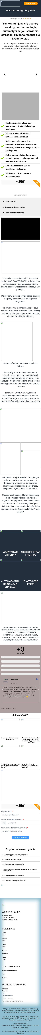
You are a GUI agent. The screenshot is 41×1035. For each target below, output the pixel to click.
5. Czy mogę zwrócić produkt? (14, 875)
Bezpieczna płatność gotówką (15, 207)
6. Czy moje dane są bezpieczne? (15, 880)
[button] (4, 74)
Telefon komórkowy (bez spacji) (12, 820)
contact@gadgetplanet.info (9, 970)
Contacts (4, 978)
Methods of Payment (14, 985)
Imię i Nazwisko (7, 811)
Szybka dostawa (10, 201)
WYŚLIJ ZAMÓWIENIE (20, 837)
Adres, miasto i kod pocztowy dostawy (14, 828)
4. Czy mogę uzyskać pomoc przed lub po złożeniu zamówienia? (20, 870)
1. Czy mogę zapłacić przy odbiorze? (16, 855)
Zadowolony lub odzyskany (14, 212)
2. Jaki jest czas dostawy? (12, 859)
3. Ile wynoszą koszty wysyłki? (14, 864)
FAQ (3, 974)
